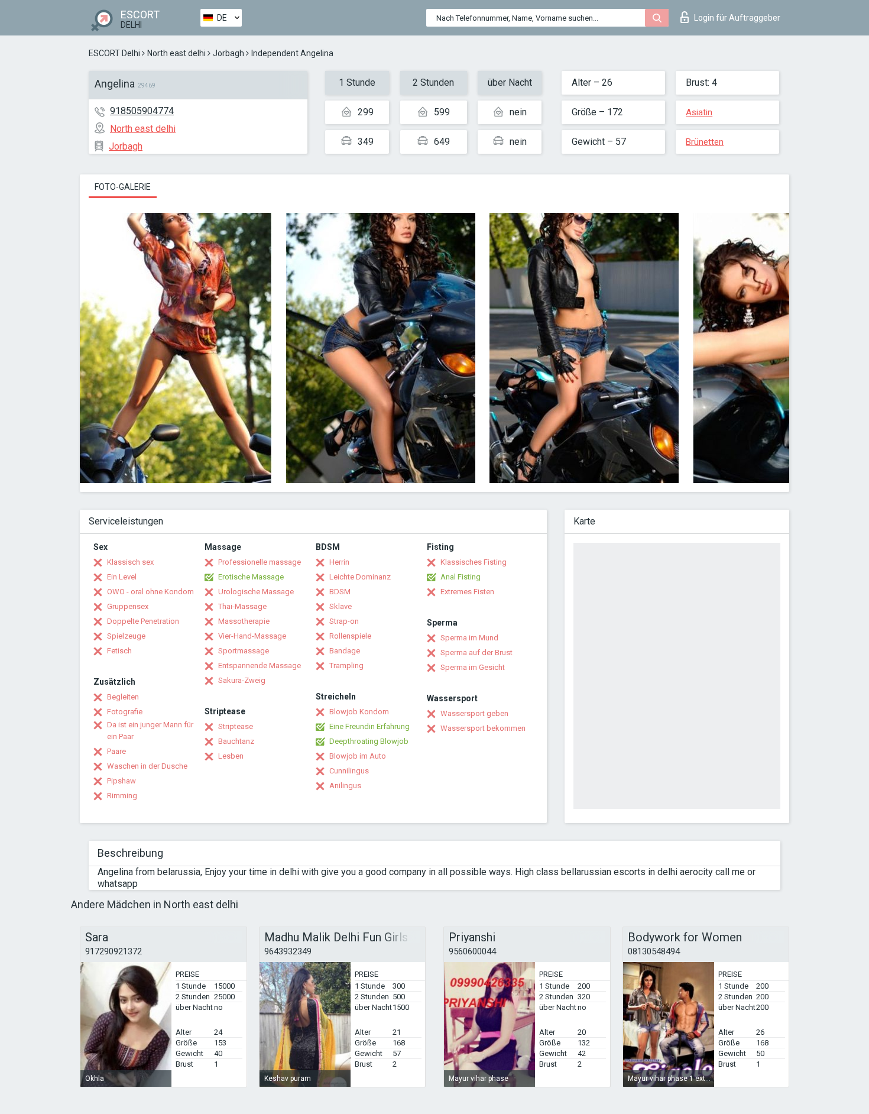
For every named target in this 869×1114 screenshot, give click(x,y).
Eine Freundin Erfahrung (369, 726)
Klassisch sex (130, 562)
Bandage (344, 650)
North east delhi (176, 53)
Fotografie (124, 711)
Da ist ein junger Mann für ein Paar (150, 730)
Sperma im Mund (469, 637)
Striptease (235, 726)
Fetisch (119, 650)
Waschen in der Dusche (147, 766)
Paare (116, 751)
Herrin (339, 562)
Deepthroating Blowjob (368, 741)
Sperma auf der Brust (476, 652)
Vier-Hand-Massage (252, 636)
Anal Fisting (460, 576)
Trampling (346, 665)
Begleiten (123, 696)
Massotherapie (244, 621)
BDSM (340, 591)
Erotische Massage (251, 576)
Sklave (340, 606)
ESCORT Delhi (114, 53)
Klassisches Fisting (473, 562)
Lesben (231, 756)
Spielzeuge (126, 636)
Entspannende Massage (259, 665)
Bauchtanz (236, 741)
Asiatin (699, 112)
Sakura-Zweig (241, 680)
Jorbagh (228, 53)
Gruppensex (127, 606)
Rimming (122, 795)
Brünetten (705, 142)
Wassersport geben (474, 713)
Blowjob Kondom (359, 711)
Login (737, 17)
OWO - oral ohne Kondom (150, 591)
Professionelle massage (259, 562)
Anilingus (345, 785)
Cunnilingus (349, 770)
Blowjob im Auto (357, 756)
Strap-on (344, 621)
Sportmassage (243, 650)
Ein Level (122, 576)
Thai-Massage (242, 606)
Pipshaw (121, 780)
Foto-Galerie (123, 187)
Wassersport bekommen (483, 728)
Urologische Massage (256, 591)
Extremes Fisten (467, 591)
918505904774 (142, 110)
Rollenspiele (350, 636)
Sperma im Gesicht (472, 667)
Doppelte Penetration (143, 621)
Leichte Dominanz (360, 576)
